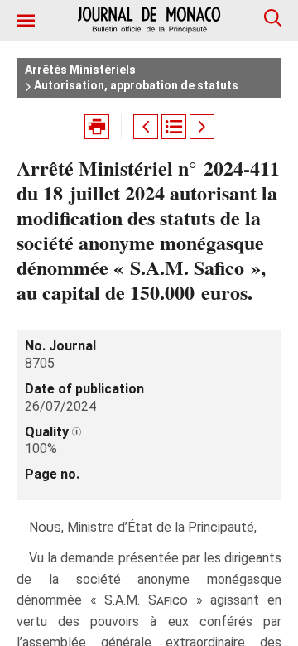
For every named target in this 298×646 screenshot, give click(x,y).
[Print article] (96, 126)
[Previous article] (145, 126)
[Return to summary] (173, 126)
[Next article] (202, 126)
